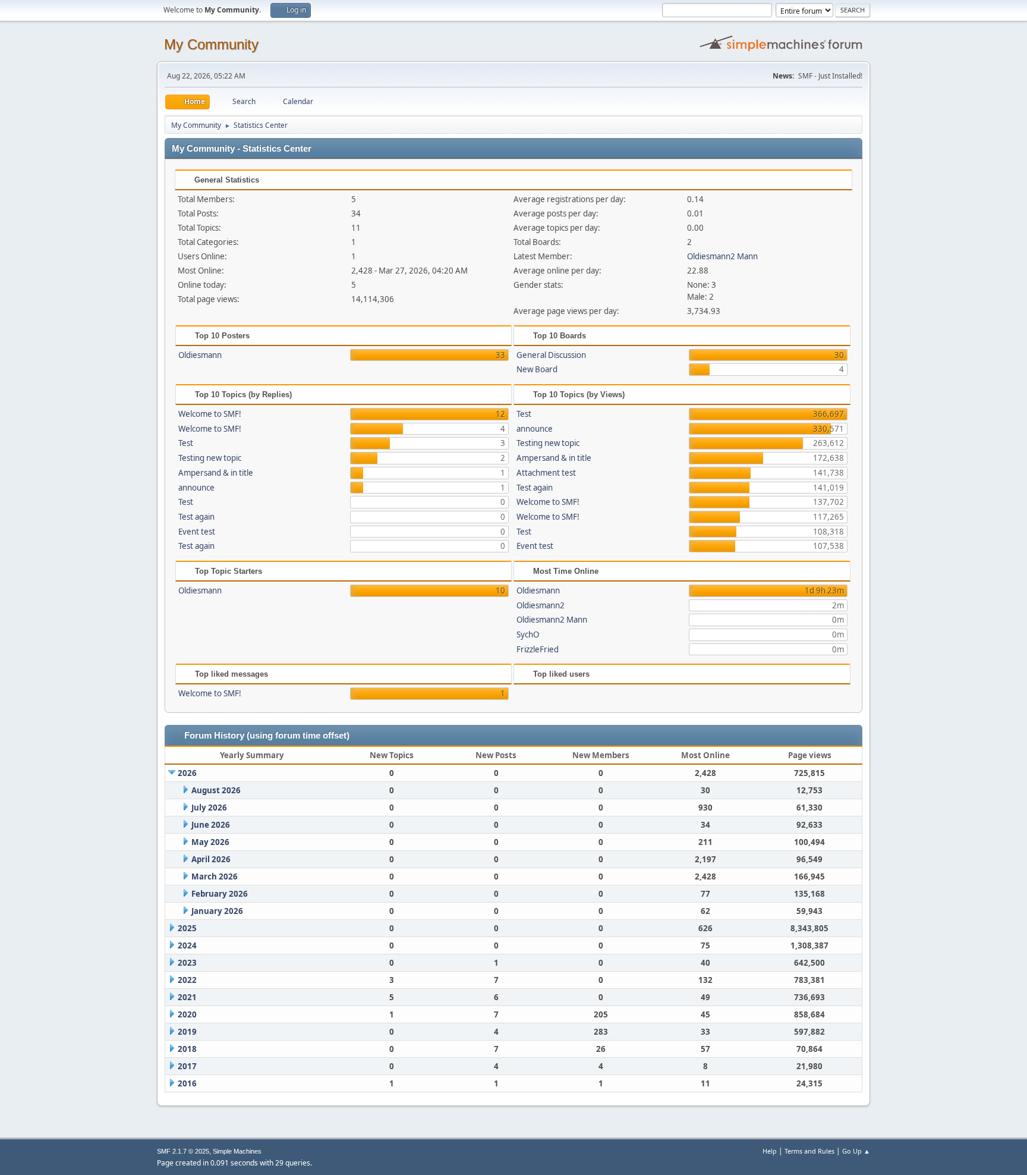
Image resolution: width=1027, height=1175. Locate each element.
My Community (211, 44)
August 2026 (216, 790)
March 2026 (214, 876)
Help (770, 1150)
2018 (187, 1049)
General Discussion (551, 355)
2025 (187, 928)
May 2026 (210, 842)
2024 (187, 945)
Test (185, 443)
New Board (536, 369)
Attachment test (546, 472)
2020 (187, 1014)
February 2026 (219, 893)
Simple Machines (237, 1151)
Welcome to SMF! (209, 414)
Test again (196, 516)
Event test (196, 531)
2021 (187, 997)
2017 (187, 1066)
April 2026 (211, 859)
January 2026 (217, 911)
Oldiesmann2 (540, 605)
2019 (187, 1031)
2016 (187, 1083)
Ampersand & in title (215, 472)
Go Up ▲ (856, 1150)
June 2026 (210, 824)
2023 (187, 962)
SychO (527, 634)
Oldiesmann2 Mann (722, 256)
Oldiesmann (200, 355)
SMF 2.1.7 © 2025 (183, 1151)
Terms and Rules (809, 1150)
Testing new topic (209, 458)
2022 (187, 980)
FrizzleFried (537, 649)
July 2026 (209, 807)
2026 (187, 773)
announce (196, 487)
